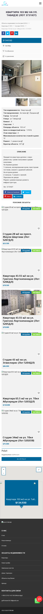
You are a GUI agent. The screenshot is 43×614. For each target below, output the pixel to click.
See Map (8, 46)
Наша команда (6, 540)
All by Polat (21, 459)
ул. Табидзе (14, 119)
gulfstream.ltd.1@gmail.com (10, 600)
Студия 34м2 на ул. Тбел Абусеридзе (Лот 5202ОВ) (18, 439)
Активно (23, 113)
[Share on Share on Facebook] (3, 33)
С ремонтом (16, 141)
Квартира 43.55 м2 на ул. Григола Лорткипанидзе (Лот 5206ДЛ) (21, 278)
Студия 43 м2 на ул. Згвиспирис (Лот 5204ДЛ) (19, 361)
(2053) (14, 23)
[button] (37, 78)
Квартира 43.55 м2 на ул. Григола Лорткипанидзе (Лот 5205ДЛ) (21, 320)
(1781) (7, 26)
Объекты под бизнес (8, 578)
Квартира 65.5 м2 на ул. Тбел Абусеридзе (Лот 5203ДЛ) (21, 400)
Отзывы (4, 545)
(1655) (19, 26)
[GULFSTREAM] (4, 3)
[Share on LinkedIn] (16, 33)
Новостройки (6, 563)
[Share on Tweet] (8, 33)
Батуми (13, 116)
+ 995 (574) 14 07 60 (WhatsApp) (12, 595)
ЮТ (20, 144)
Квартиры (25, 110)
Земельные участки (8, 568)
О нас (3, 535)
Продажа (33, 113)
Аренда (4, 583)
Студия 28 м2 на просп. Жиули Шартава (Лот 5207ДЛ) (17, 236)
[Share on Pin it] (12, 33)
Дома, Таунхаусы (7, 573)
